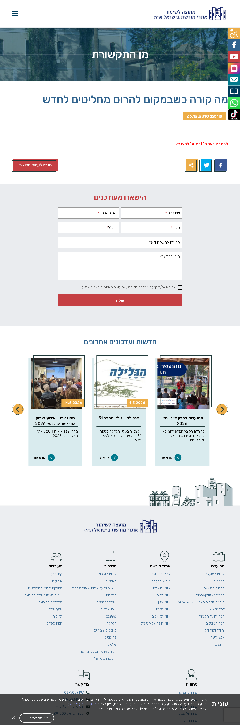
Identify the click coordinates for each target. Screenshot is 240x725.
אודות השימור (107, 574)
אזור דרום (163, 595)
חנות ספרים (54, 623)
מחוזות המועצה (186, 692)
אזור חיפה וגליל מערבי (155, 623)
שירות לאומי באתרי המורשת (43, 595)
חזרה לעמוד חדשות (35, 165)
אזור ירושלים (161, 588)
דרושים (220, 644)
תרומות (57, 616)
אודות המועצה (215, 574)
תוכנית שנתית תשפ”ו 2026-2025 (201, 602)
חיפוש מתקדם (160, 581)
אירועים (57, 581)
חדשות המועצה (214, 588)
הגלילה (111, 623)
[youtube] (234, 54)
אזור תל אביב (161, 616)
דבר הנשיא (217, 609)
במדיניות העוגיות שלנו (81, 704)
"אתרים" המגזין (106, 602)
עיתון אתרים (108, 609)
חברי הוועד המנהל (212, 616)
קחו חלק (56, 574)
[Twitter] (206, 165)
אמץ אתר (55, 609)
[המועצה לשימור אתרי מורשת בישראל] (189, 14)
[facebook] (234, 43)
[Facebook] (220, 165)
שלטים (111, 644)
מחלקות (219, 581)
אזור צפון (164, 602)
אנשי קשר (218, 637)
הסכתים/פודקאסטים (210, 595)
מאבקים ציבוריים (105, 630)
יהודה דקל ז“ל (215, 630)
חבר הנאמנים (215, 623)
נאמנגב (111, 616)
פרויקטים (110, 637)
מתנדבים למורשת (50, 602)
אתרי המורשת (160, 574)
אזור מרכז (163, 609)
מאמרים (110, 581)
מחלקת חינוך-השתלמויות (45, 588)
